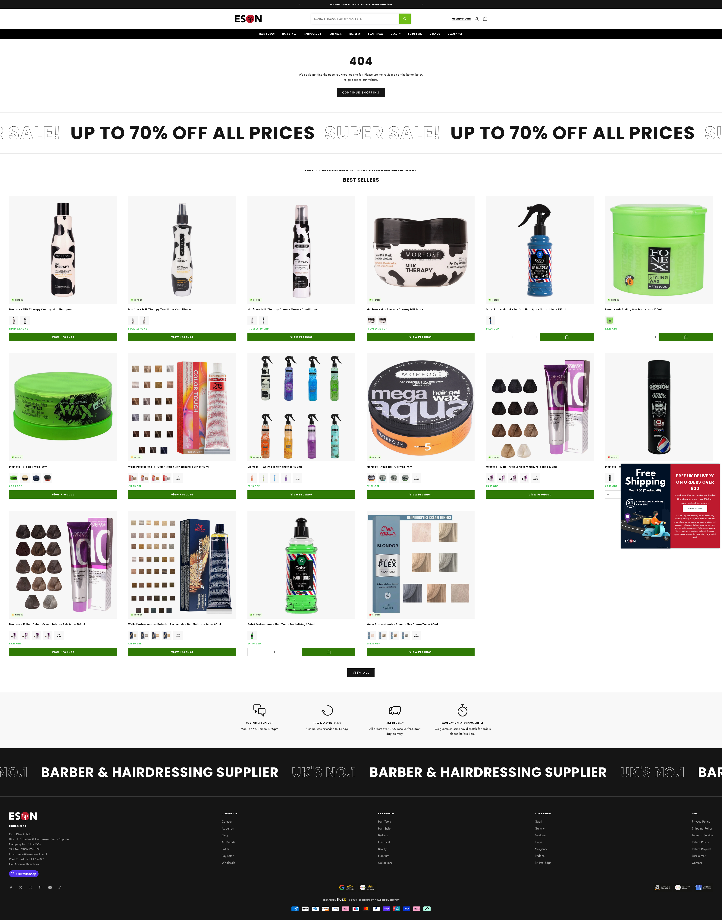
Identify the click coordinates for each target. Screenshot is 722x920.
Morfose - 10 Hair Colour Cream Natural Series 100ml (521, 466)
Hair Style (289, 33)
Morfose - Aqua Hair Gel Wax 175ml (390, 466)
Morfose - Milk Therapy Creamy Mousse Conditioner (282, 309)
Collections (385, 863)
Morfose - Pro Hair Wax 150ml (28, 466)
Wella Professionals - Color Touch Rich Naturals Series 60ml (168, 466)
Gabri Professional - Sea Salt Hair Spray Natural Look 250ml (526, 309)
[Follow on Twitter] (21, 887)
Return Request (701, 849)
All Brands (228, 842)
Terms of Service (702, 835)
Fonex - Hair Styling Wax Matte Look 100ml (633, 309)
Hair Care (335, 33)
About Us (228, 828)
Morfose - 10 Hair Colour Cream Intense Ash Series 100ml (47, 624)
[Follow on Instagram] (30, 887)
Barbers (355, 33)
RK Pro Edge (543, 863)
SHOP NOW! (695, 508)
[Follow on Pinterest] (40, 887)
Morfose (540, 835)
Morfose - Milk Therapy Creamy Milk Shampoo (40, 309)
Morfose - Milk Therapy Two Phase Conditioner (159, 309)
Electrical (375, 33)
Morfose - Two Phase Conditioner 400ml (274, 466)
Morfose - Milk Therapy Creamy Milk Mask (395, 309)
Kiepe (538, 842)
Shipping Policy (702, 828)
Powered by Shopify (387, 900)
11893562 (34, 844)
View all (361, 673)
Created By (329, 899)
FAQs (225, 849)
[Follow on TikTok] (60, 887)
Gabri (538, 821)
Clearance (455, 33)
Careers (697, 863)
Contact (227, 821)
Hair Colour (312, 33)
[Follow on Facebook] (11, 887)
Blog (225, 835)
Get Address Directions (24, 864)
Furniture (415, 33)
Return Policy (700, 842)
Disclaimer (698, 856)
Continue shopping (361, 92)
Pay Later (227, 856)
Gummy (540, 828)
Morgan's (541, 849)
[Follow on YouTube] (50, 887)
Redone (540, 856)
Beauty (396, 33)
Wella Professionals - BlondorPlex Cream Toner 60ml (402, 624)
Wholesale (228, 863)
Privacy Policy (701, 821)
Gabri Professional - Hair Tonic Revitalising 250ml (281, 624)
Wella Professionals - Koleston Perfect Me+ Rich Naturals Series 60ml (174, 624)
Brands (435, 33)
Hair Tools (267, 33)
